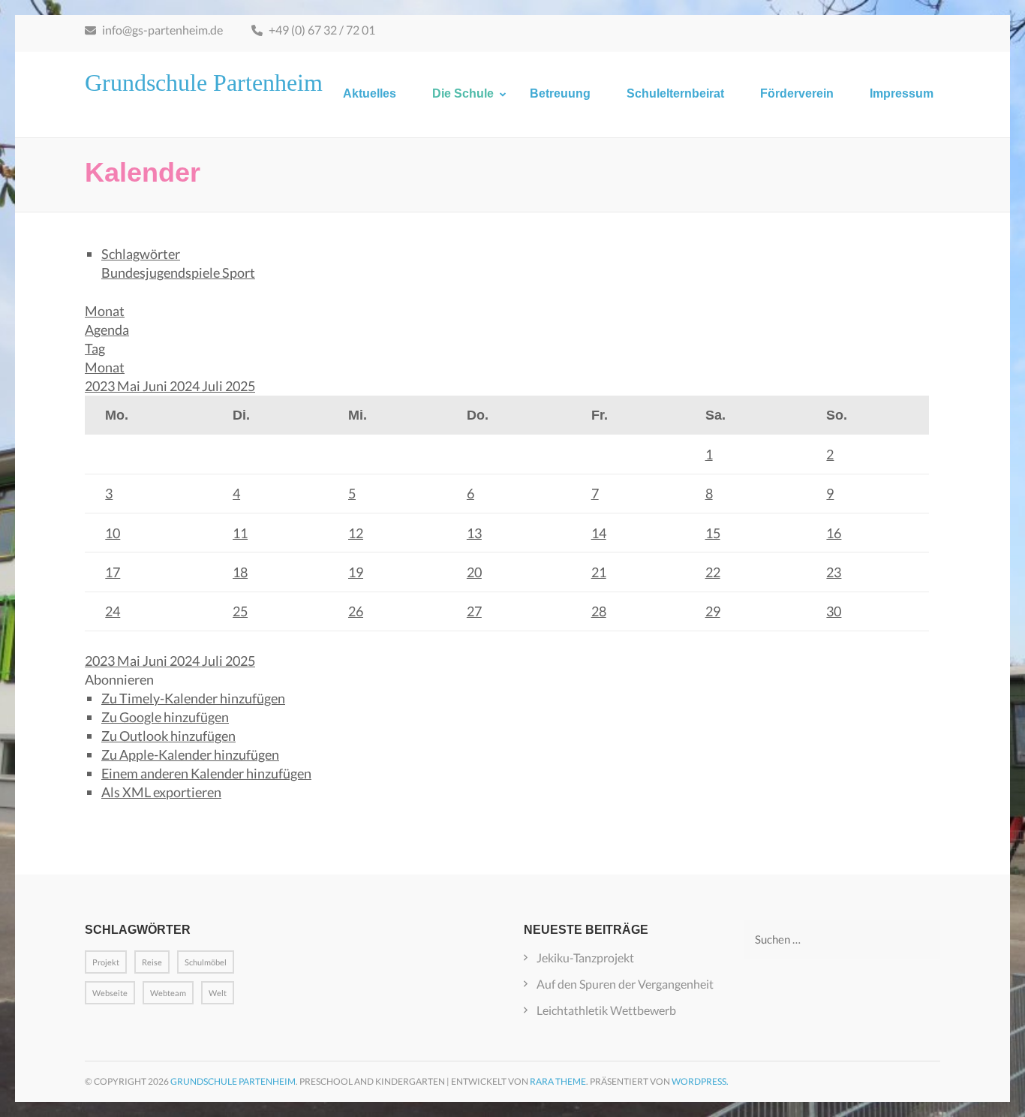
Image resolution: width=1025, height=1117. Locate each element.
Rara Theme (558, 1081)
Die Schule (463, 93)
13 (474, 533)
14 (598, 533)
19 (355, 572)
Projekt (105, 962)
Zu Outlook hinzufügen (168, 735)
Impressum (901, 93)
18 (240, 572)
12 (355, 533)
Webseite (110, 993)
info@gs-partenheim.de (161, 30)
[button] (119, 679)
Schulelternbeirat (675, 93)
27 (474, 611)
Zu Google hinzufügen (165, 717)
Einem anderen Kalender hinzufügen (206, 773)
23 (833, 572)
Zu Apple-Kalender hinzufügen (190, 754)
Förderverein (797, 93)
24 (112, 611)
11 (240, 533)
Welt (218, 993)
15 (712, 533)
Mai (130, 386)
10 (112, 533)
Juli (213, 386)
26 (355, 611)
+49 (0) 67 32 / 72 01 (320, 30)
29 (712, 611)
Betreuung (560, 93)
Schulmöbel (206, 962)
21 (598, 572)
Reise (152, 962)
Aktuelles (369, 93)
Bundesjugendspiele (161, 272)
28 (598, 611)
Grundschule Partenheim (204, 82)
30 (833, 611)
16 (833, 533)
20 (474, 572)
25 (240, 611)
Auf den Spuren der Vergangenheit (625, 984)
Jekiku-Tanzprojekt (585, 957)
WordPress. (700, 1081)
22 (712, 572)
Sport (238, 272)
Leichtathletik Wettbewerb (606, 1010)
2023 (101, 386)
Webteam (168, 993)
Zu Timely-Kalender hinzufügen (193, 698)
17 (112, 572)
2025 (240, 386)
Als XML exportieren (161, 792)
